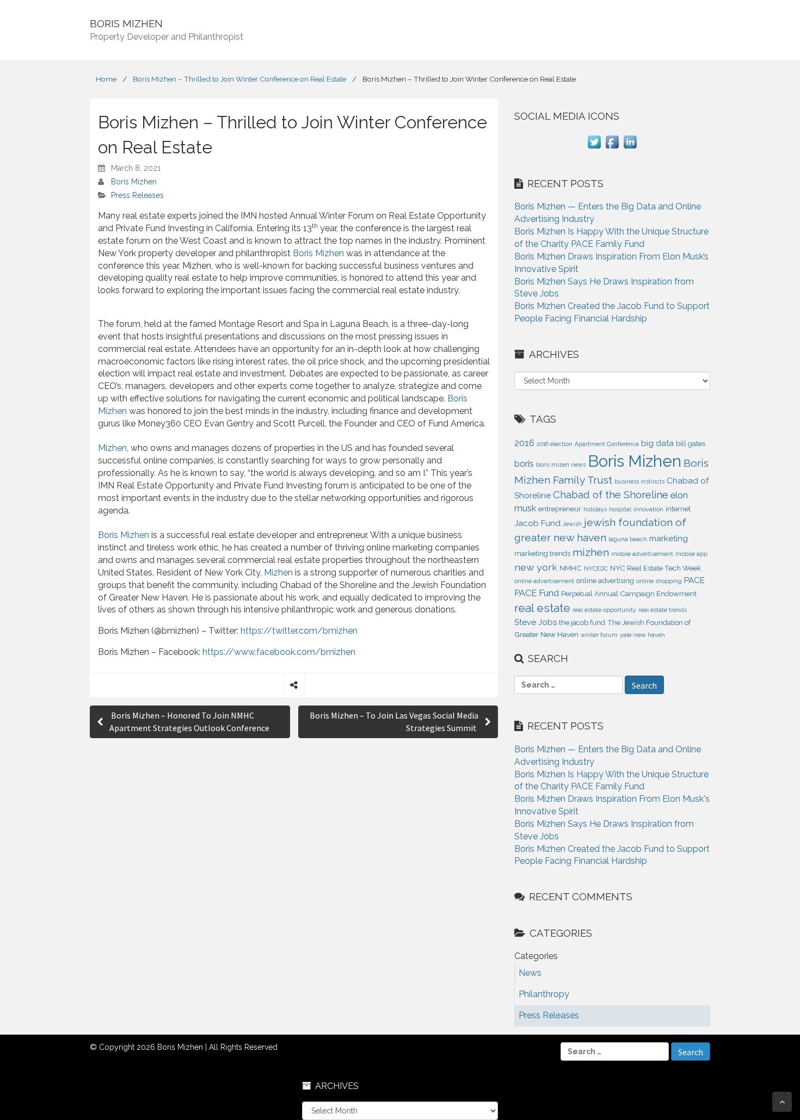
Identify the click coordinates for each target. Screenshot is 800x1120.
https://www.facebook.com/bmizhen (278, 652)
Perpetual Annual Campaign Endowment (629, 594)
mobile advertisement (642, 553)
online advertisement (544, 581)
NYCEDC (596, 568)
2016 (524, 442)
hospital (620, 509)
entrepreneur (559, 509)
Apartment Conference (607, 444)
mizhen (591, 552)
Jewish (572, 524)
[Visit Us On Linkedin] (630, 148)
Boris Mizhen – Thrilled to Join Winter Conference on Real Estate (239, 79)
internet (678, 509)
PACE (694, 580)
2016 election (555, 444)
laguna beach (627, 539)
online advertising (605, 581)
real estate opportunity (604, 610)
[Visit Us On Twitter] (594, 148)
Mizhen (112, 448)
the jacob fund (582, 622)
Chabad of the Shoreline (610, 494)
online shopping (659, 581)
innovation (648, 509)
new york (535, 567)
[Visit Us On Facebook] (612, 148)
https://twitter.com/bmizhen (299, 631)
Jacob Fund (537, 523)
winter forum (599, 635)
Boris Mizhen (134, 181)
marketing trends (542, 553)
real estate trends (662, 610)
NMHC (570, 568)
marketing (668, 538)
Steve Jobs (535, 622)
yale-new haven (642, 635)
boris (524, 463)
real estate (542, 608)
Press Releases (137, 195)
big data (657, 443)
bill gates (690, 444)
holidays (595, 509)
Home (106, 79)
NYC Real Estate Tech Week (655, 568)
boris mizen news (561, 464)
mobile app (691, 553)
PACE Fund (536, 592)
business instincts (639, 481)
